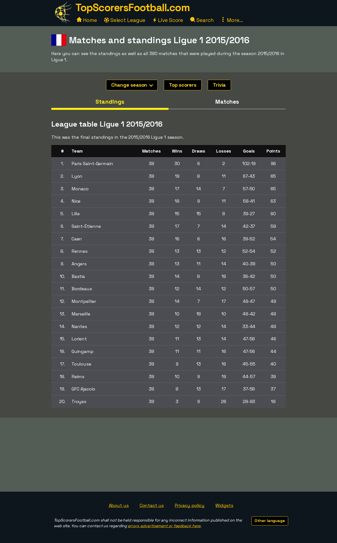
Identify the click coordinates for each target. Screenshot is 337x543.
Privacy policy (190, 505)
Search (204, 20)
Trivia (219, 85)
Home (89, 20)
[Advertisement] (168, 454)
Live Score (170, 20)
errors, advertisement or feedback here (164, 525)
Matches (227, 101)
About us (119, 505)
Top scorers (182, 85)
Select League (127, 20)
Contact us (152, 505)
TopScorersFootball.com (132, 7)
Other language (270, 520)
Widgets (224, 505)
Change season (130, 85)
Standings (109, 101)
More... (234, 20)
